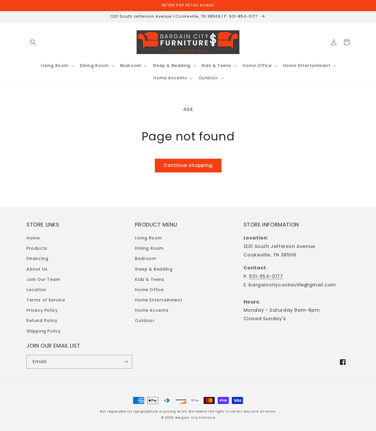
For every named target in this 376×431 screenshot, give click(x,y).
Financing (37, 258)
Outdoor (145, 320)
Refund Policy (42, 320)
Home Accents (151, 310)
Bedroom (145, 258)
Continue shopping (188, 165)
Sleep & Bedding (153, 269)
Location (36, 290)
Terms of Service (45, 300)
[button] (32, 42)
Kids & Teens (149, 279)
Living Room (148, 238)
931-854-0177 (266, 276)
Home (33, 238)
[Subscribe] (125, 362)
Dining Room (149, 248)
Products (36, 248)
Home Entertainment (158, 300)
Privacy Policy (42, 310)
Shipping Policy (43, 331)
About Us (37, 269)
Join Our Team (43, 279)
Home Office (149, 290)
